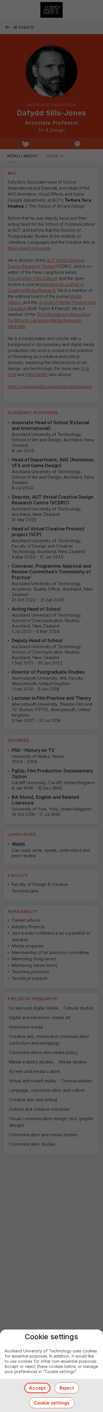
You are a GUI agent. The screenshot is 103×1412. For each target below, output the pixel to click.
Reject (67, 1388)
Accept (37, 1388)
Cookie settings (52, 1403)
